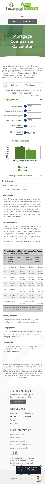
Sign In (14, 21)
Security (13, 413)
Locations (29, 413)
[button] (22, 99)
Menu (22, 16)
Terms (12, 420)
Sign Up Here (18, 402)
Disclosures (14, 423)
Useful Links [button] (17, 408)
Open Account (28, 21)
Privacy (13, 416)
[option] (22, 41)
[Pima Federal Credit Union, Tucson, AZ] (22, 7)
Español (28, 416)
